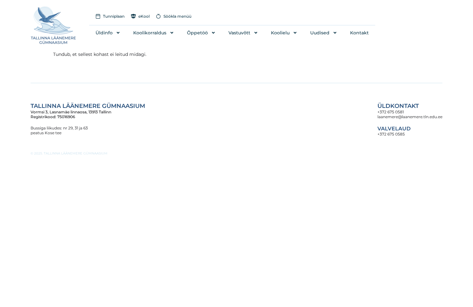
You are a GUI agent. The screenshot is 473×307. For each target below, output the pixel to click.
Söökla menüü (177, 16)
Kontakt (359, 33)
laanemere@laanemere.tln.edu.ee (409, 116)
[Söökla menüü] (158, 16)
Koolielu (280, 33)
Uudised (319, 33)
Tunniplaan (114, 16)
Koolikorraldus (149, 33)
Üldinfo (104, 33)
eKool (144, 16)
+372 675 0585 (391, 134)
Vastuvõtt (239, 33)
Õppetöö (197, 33)
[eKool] (133, 16)
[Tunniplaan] (98, 16)
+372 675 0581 (390, 112)
